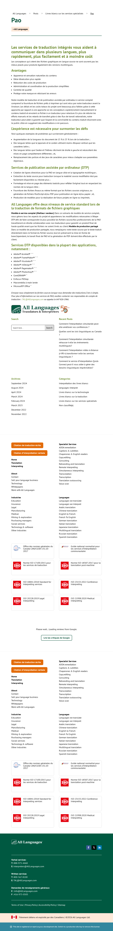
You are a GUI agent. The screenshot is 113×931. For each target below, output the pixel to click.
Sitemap (61, 905)
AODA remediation (67, 447)
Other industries (18, 530)
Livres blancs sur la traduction (73, 396)
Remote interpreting (68, 467)
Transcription (65, 477)
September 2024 (19, 383)
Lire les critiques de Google (57, 637)
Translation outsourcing (70, 480)
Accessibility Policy (47, 905)
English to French (67, 514)
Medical (15, 514)
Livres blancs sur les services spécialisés (78, 401)
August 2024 (17, 387)
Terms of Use (17, 905)
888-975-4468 (21, 863)
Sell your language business (24, 480)
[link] (16, 462)
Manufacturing (18, 510)
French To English (67, 517)
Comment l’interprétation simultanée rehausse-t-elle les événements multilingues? (76, 342)
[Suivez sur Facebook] (88, 847)
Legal (13, 507)
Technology (16, 483)
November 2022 (19, 414)
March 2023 (17, 405)
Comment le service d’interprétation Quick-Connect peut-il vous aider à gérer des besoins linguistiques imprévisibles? (79, 364)
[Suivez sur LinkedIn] (99, 847)
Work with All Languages (23, 490)
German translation (68, 520)
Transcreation (65, 473)
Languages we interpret (70, 504)
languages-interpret (68, 387)
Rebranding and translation (72, 464)
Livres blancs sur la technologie (74, 392)
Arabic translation (67, 507)
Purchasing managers (21, 520)
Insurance (16, 504)
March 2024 (17, 396)
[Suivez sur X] (94, 847)
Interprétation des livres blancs (73, 383)
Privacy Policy (31, 905)
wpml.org (36, 927)
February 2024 (18, 401)
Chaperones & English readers (73, 454)
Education (16, 500)
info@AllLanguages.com (25, 891)
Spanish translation (68, 537)
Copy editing (65, 457)
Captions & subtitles (68, 450)
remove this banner (92, 927)
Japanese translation (68, 527)
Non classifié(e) (66, 405)
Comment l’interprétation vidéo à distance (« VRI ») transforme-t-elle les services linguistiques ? (78, 353)
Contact (14, 476)
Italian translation (67, 523)
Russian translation (68, 533)
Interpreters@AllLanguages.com (29, 866)
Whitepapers (17, 486)
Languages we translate (70, 500)
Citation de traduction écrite (27, 445)
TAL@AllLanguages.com (25, 880)
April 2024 (16, 392)
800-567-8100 (21, 877)
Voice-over (64, 483)
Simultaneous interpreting (71, 470)
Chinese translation (68, 510)
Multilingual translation (70, 530)
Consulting (64, 460)
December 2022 (18, 409)
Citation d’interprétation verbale (29, 453)
